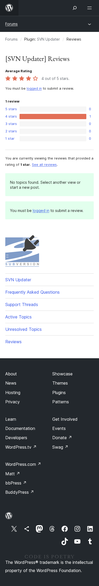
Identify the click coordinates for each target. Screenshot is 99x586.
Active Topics (18, 316)
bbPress (16, 483)
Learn (10, 419)
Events (59, 428)
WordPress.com (23, 464)
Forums (11, 24)
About (11, 373)
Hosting (12, 392)
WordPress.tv (21, 447)
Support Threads (21, 304)
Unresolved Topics (23, 329)
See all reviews (44, 165)
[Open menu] (90, 8)
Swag (60, 447)
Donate (62, 437)
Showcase (62, 373)
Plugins (59, 392)
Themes (60, 383)
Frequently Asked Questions (32, 292)
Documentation (20, 428)
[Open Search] (74, 8)
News (10, 383)
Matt (12, 473)
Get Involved (65, 419)
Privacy (12, 401)
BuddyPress (19, 492)
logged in (34, 88)
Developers (16, 437)
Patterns (60, 401)
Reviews (13, 341)
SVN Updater (48, 39)
